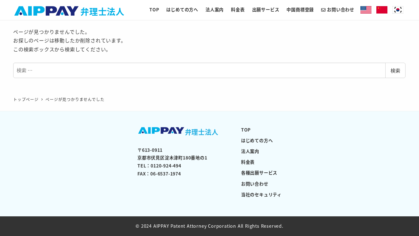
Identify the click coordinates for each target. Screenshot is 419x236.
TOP (246, 130)
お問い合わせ (254, 184)
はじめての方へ (257, 140)
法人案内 (250, 151)
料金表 (248, 162)
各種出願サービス (259, 173)
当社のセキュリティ (261, 194)
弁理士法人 (102, 11)
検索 (395, 70)
